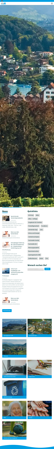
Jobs (41, 230)
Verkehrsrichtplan (33, 237)
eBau (37, 215)
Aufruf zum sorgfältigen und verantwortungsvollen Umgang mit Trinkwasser (12, 272)
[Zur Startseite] (3, 3)
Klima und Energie (33, 233)
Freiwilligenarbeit (33, 226)
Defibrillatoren (32, 258)
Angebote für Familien (35, 222)
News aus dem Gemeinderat (15, 233)
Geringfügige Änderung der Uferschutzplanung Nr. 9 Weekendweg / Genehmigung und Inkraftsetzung (13, 246)
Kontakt (48, 3)
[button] (2, 106)
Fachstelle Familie (33, 240)
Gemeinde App (32, 230)
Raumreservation (33, 251)
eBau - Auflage (32, 219)
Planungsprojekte (33, 248)
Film (47, 258)
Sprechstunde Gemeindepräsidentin (17, 217)
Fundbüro (44, 226)
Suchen (47, 269)
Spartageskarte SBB (34, 255)
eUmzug (30, 215)
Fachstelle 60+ (32, 244)
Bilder (41, 258)
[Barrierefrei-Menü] (2, 1)
